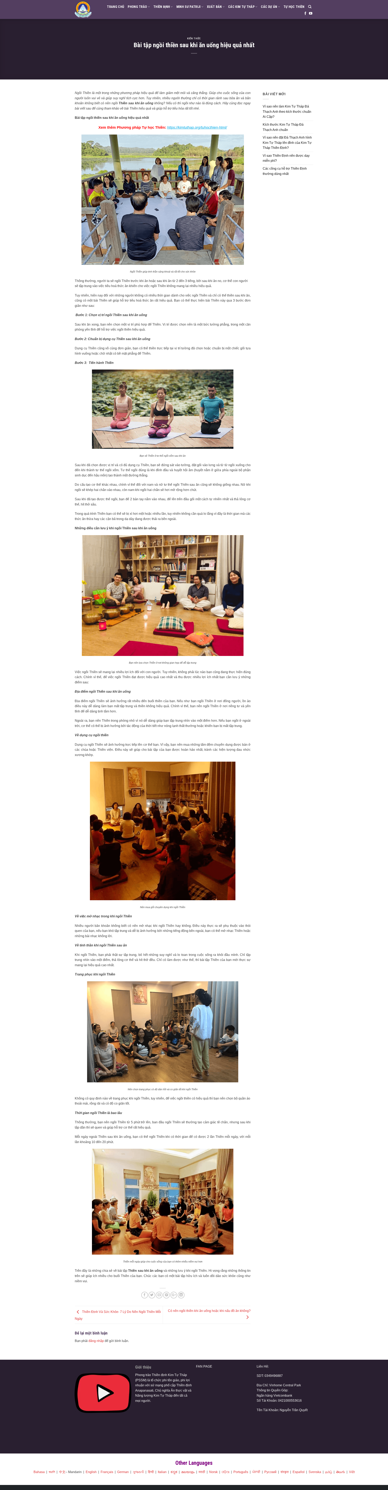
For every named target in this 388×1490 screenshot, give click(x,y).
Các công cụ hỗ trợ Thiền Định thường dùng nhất (285, 171)
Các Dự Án (269, 7)
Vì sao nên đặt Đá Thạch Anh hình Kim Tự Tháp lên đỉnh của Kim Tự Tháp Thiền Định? (287, 142)
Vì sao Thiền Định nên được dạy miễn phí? (286, 158)
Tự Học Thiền (294, 7)
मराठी (202, 1472)
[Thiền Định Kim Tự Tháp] (83, 9)
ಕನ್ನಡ (174, 1472)
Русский (270, 1472)
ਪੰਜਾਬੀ (256, 1472)
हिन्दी (151, 1472)
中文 (62, 1472)
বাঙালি (52, 1472)
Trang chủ (115, 7)
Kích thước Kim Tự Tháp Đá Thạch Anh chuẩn (283, 127)
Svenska (315, 1472)
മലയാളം (188, 1472)
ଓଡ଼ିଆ (225, 1472)
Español (299, 1472)
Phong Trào (137, 7)
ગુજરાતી (138, 1472)
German (123, 1472)
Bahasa (39, 1472)
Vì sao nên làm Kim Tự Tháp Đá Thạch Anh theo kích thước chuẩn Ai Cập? (287, 111)
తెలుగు (340, 1472)
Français (107, 1472)
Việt (352, 1472)
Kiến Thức (194, 38)
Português (240, 1472)
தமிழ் (328, 1472)
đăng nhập (96, 1341)
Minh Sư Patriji (188, 7)
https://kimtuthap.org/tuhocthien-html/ (197, 127)
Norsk (213, 1472)
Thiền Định (161, 7)
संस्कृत (284, 1472)
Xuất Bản (214, 7)
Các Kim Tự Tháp (241, 7)
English (91, 1472)
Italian (162, 1472)
